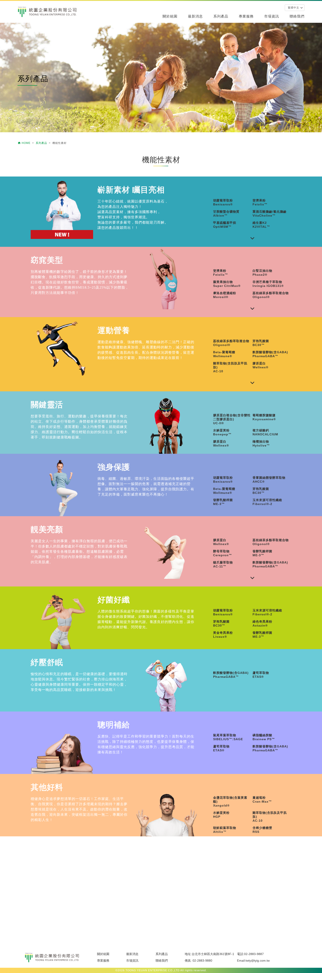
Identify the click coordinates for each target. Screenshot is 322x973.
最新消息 (195, 16)
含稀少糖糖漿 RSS (262, 829)
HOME (24, 143)
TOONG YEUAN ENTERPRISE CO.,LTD (153, 970)
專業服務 (246, 16)
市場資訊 (271, 16)
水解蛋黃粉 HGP (221, 814)
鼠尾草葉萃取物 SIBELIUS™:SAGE (228, 737)
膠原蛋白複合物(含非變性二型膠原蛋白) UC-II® (232, 419)
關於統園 (170, 16)
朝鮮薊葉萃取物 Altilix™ (224, 829)
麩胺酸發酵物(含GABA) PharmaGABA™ (231, 674)
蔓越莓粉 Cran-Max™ (262, 799)
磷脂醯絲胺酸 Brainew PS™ (264, 737)
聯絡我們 (297, 16)
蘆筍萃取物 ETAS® (261, 674)
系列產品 (220, 16)
